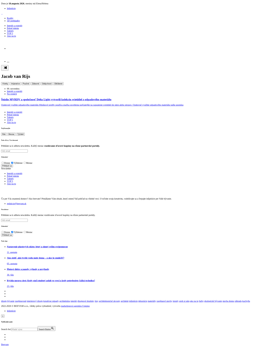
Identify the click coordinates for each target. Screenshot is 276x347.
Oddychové (46, 84)
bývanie (10, 301)
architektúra (64, 301)
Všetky (5, 84)
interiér (74, 301)
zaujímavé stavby (164, 301)
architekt (125, 301)
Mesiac (11, 134)
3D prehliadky (13, 21)
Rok (4, 134)
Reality (10, 18)
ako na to (194, 301)
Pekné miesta (13, 28)
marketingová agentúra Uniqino (75, 306)
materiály (152, 301)
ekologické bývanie (213, 301)
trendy (176, 301)
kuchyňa (246, 301)
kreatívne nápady (51, 301)
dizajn (4, 301)
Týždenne (18, 163)
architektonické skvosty (109, 301)
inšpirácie (133, 301)
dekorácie (142, 301)
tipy (96, 301)
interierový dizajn (35, 301)
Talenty (10, 31)
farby (201, 301)
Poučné (26, 84)
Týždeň (20, 134)
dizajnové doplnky (85, 301)
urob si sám (184, 301)
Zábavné (35, 84)
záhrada (238, 301)
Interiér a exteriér (14, 25)
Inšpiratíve (15, 84)
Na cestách (12, 94)
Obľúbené (58, 84)
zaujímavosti (20, 301)
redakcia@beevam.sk (16, 203)
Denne (7, 163)
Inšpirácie (11, 8)
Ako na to (11, 36)
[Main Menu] (4, 68)
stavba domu (228, 301)
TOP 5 (10, 33)
